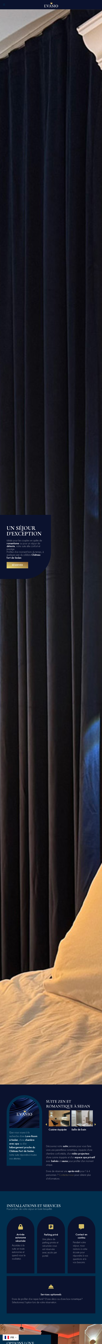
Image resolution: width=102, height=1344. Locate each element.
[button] (46, 1124)
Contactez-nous (66, 1175)
